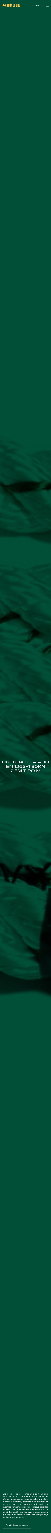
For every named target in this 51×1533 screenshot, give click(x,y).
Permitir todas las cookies (17, 1525)
